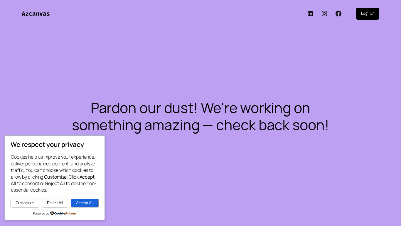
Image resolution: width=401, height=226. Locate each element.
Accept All (84, 203)
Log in (368, 13)
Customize (25, 203)
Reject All (55, 203)
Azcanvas (36, 13)
